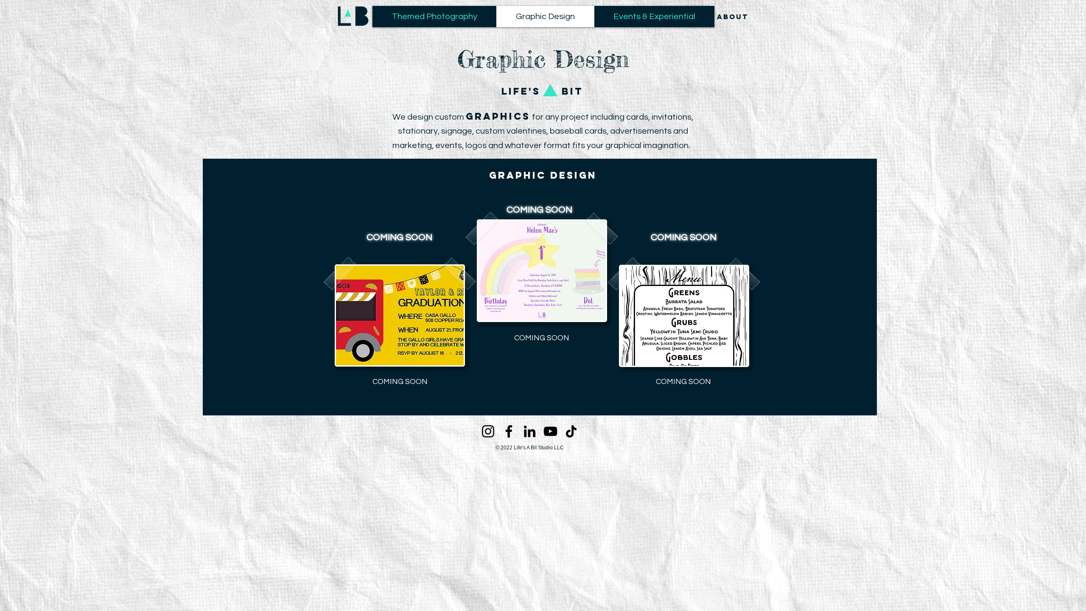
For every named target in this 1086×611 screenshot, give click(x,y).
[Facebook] (509, 431)
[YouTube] (550, 431)
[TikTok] (571, 431)
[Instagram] (488, 431)
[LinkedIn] (529, 431)
